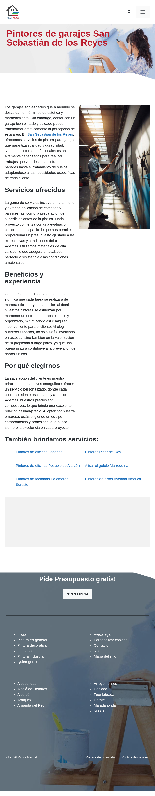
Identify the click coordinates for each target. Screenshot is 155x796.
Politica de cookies (135, 757)
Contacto (101, 645)
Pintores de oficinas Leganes (39, 452)
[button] (129, 12)
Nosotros (101, 651)
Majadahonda (105, 705)
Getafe (99, 700)
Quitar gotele (27, 662)
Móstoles (101, 711)
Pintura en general (32, 640)
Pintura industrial (30, 656)
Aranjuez (24, 700)
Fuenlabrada (104, 695)
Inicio (21, 634)
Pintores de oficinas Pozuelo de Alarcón (48, 465)
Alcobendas (26, 684)
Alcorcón (24, 695)
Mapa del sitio (105, 656)
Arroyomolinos (105, 684)
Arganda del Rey (30, 705)
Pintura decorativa (32, 645)
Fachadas (25, 651)
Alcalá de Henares (32, 689)
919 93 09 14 (77, 594)
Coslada (100, 689)
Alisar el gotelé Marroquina (106, 465)
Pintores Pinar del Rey (103, 452)
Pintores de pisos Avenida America (113, 479)
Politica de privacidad (101, 757)
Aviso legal (102, 634)
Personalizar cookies (110, 640)
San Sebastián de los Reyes (50, 134)
